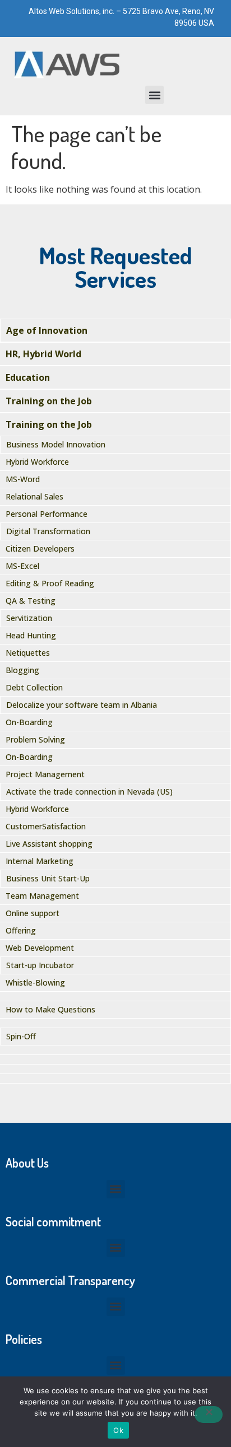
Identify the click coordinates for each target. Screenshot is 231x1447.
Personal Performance (46, 513)
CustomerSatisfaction (46, 826)
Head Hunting (31, 635)
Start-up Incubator (40, 965)
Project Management (45, 774)
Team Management (42, 895)
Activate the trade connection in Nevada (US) (89, 791)
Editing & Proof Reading (50, 583)
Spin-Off (21, 1036)
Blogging (22, 670)
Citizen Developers (40, 548)
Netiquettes (28, 652)
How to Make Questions (50, 1009)
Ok (118, 1430)
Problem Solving (35, 739)
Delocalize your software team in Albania (81, 704)
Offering (21, 930)
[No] (209, 1414)
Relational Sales (34, 496)
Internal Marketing (39, 861)
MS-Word (23, 479)
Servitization (29, 618)
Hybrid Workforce (37, 461)
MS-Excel (22, 566)
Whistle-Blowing (35, 982)
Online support (32, 913)
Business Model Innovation (55, 444)
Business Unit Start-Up (48, 878)
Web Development (40, 947)
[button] (154, 95)
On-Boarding (29, 722)
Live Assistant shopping (49, 843)
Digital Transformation (48, 531)
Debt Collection (34, 687)
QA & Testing (31, 600)
